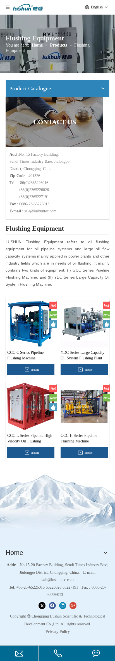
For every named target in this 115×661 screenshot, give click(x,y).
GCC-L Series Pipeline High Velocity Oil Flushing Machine (29, 438)
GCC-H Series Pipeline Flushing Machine (79, 438)
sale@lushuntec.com (40, 211)
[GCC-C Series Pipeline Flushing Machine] (30, 323)
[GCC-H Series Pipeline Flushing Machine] (84, 406)
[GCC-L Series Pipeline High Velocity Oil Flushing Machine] (30, 406)
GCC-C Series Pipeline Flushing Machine (25, 355)
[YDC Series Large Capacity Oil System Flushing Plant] (84, 323)
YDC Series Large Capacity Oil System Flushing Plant (82, 355)
